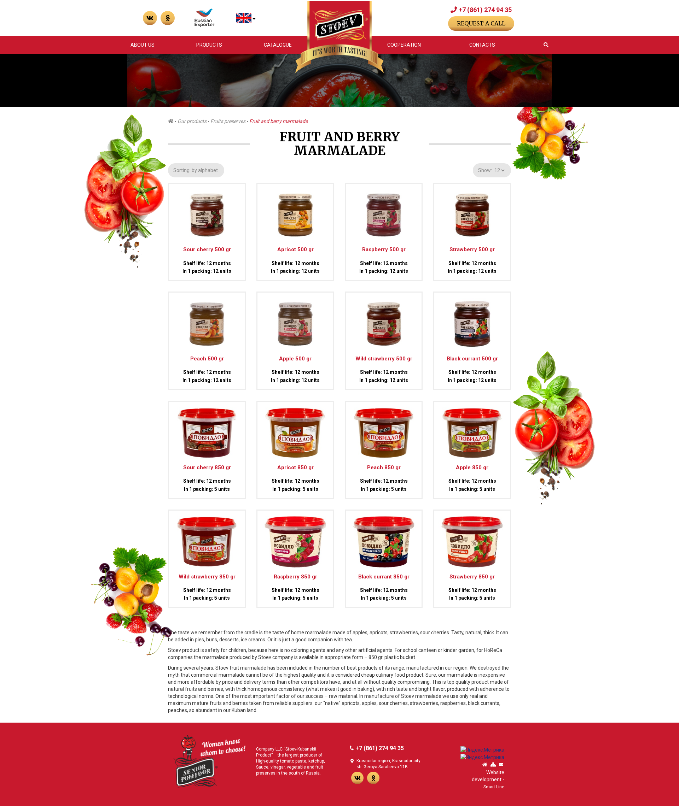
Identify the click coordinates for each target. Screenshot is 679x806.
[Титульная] (484, 765)
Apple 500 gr (295, 358)
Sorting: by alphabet (196, 170)
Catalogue (278, 45)
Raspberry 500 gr (384, 249)
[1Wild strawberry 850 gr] (207, 539)
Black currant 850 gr (384, 576)
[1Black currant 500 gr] (472, 321)
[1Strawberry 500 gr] (472, 212)
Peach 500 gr (207, 358)
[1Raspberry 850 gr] (295, 539)
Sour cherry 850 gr (207, 467)
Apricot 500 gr (295, 249)
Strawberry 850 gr (472, 576)
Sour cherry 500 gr (207, 249)
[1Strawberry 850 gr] (472, 539)
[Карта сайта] (493, 765)
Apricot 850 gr (295, 467)
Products (209, 45)
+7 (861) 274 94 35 (485, 9)
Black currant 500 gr (472, 358)
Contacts (482, 45)
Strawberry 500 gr (472, 249)
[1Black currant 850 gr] (384, 539)
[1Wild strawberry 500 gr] (384, 321)
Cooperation (404, 45)
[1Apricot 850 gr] (295, 430)
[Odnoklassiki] (373, 778)
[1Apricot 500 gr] (295, 212)
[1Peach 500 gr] (207, 321)
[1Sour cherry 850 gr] (207, 430)
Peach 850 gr (384, 467)
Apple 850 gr (472, 467)
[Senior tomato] (209, 761)
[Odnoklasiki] (168, 18)
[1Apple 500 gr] (295, 321)
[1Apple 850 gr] (472, 430)
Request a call (481, 23)
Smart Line (493, 786)
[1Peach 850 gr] (384, 430)
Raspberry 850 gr (295, 576)
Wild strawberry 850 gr (207, 576)
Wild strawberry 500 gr (383, 358)
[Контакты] (501, 765)
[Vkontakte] (150, 18)
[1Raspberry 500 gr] (384, 212)
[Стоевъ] (339, 37)
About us (142, 45)
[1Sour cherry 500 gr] (207, 212)
